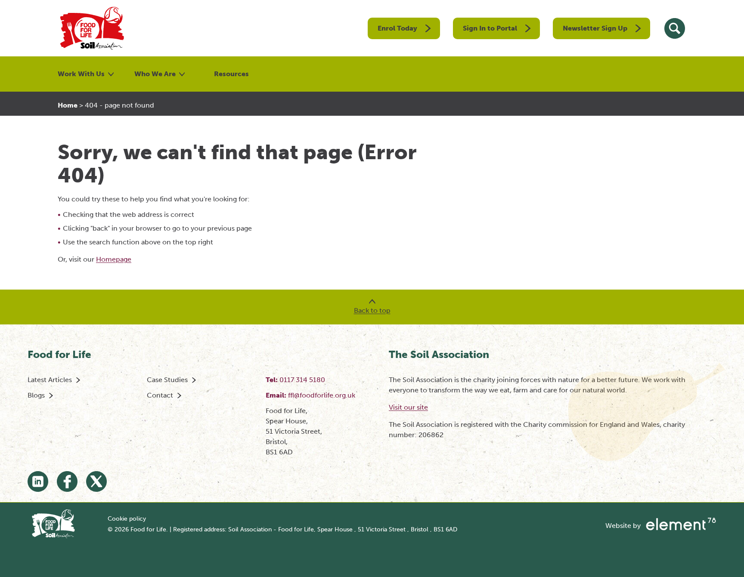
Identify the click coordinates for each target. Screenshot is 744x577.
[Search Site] (674, 28)
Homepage (113, 259)
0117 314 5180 (302, 380)
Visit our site (408, 407)
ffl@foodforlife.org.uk (321, 395)
